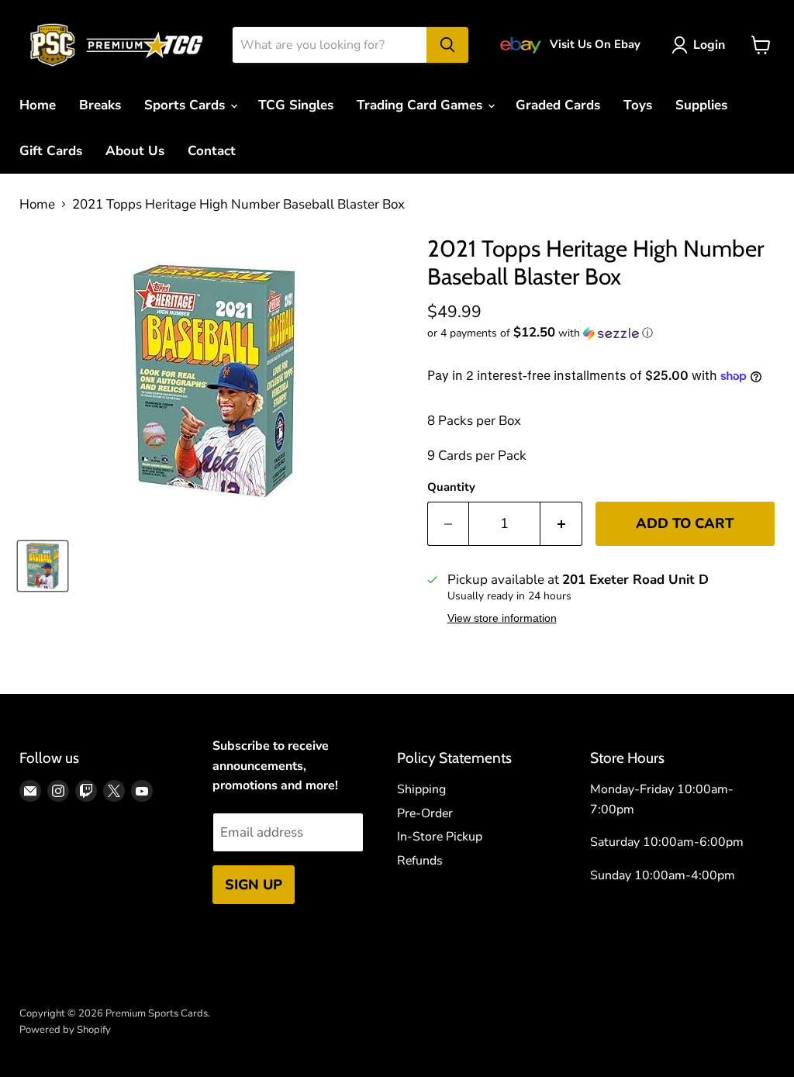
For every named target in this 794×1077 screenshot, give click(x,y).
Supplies (701, 105)
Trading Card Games (421, 105)
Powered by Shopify (65, 1030)
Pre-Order (425, 813)
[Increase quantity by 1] (561, 524)
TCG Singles (295, 105)
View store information (502, 618)
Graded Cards (558, 105)
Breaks (100, 105)
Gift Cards (50, 151)
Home (37, 105)
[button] (601, 333)
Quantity (451, 487)
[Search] (447, 45)
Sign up (253, 884)
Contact (212, 151)
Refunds (420, 860)
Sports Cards (186, 105)
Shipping (421, 789)
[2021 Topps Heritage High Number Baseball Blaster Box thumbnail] (42, 566)
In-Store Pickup (439, 836)
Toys (637, 105)
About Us (134, 151)
